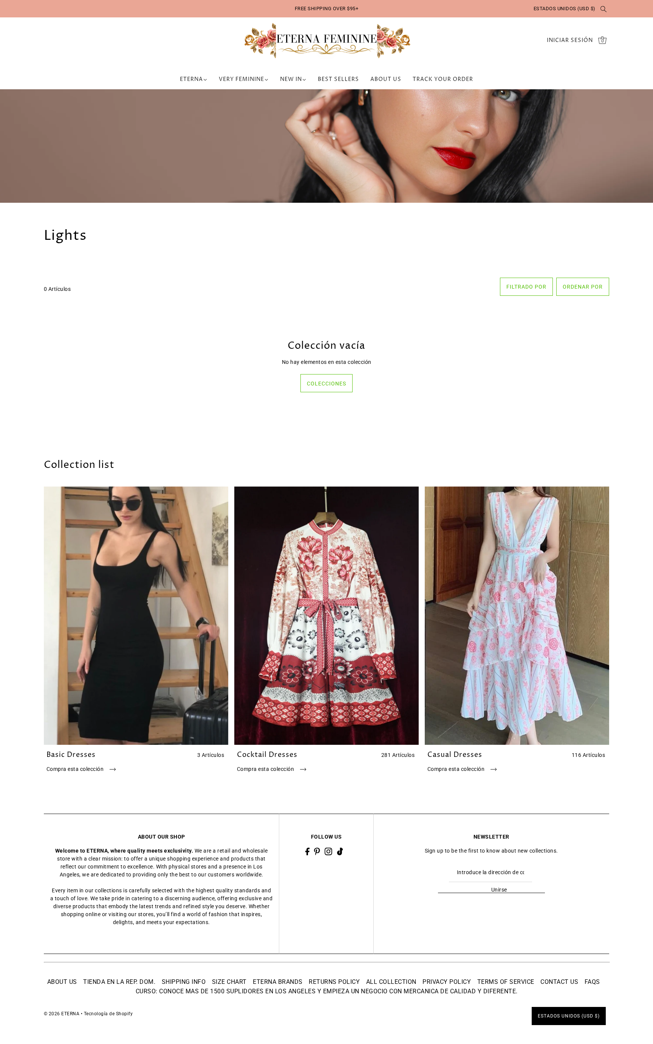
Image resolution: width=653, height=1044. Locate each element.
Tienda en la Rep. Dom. (119, 981)
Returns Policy (334, 981)
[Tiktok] (340, 851)
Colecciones (326, 384)
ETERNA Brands (278, 981)
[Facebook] (307, 851)
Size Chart (229, 981)
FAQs (592, 981)
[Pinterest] (317, 851)
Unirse (499, 890)
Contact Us (559, 981)
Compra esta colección (75, 769)
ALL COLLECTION (391, 981)
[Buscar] (604, 8)
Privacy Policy (446, 981)
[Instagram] (328, 851)
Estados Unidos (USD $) (565, 8)
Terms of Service (505, 981)
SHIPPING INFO (184, 981)
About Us (62, 981)
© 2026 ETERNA (62, 1013)
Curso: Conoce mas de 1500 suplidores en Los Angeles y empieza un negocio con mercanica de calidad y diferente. (327, 991)
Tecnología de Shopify (108, 1013)
